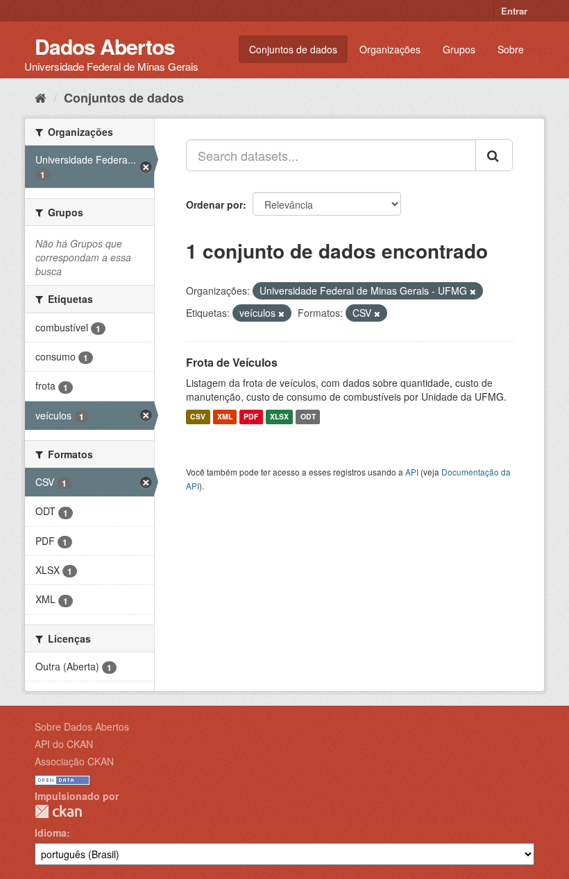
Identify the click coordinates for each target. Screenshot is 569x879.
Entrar (514, 10)
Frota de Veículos (232, 362)
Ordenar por (214, 204)
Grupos (459, 49)
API (411, 472)
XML (224, 417)
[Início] (40, 97)
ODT (308, 417)
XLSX (279, 417)
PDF (251, 417)
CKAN (58, 811)
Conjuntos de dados (293, 49)
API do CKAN (64, 744)
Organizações (390, 49)
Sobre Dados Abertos (82, 726)
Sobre (511, 49)
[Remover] (473, 291)
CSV (197, 417)
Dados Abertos (105, 46)
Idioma (51, 832)
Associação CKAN (74, 761)
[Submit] (494, 155)
